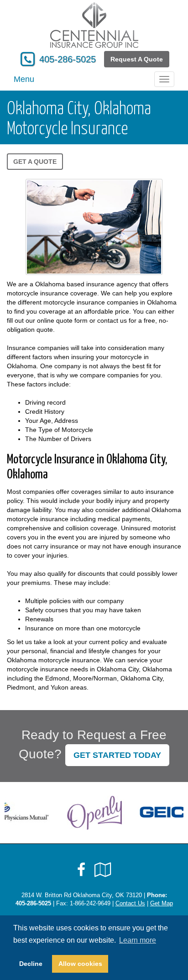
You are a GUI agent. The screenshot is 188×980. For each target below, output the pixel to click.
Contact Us (130, 903)
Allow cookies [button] (80, 963)
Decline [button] (30, 963)
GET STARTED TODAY (117, 755)
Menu (24, 79)
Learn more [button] (137, 940)
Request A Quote (136, 59)
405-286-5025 (67, 59)
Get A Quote (35, 161)
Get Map (161, 903)
